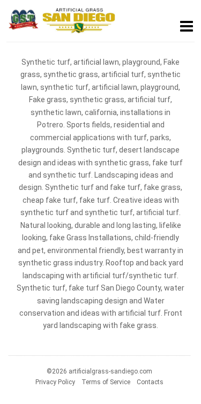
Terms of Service (105, 382)
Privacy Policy (55, 382)
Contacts (150, 382)
